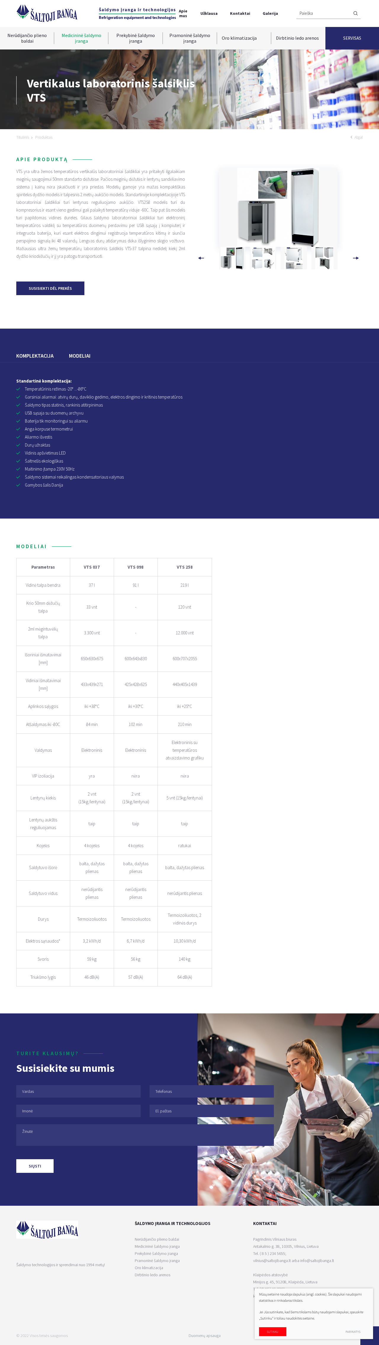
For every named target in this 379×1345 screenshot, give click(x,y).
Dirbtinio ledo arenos (297, 38)
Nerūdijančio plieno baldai (27, 38)
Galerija (270, 13)
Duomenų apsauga (205, 1335)
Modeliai (80, 355)
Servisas (352, 38)
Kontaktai (240, 13)
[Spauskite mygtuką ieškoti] (356, 13)
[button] (356, 258)
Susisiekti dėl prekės (50, 288)
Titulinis (22, 137)
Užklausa (209, 13)
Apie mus (183, 13)
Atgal (358, 137)
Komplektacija (35, 355)
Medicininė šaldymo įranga (81, 38)
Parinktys (353, 1331)
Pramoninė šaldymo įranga (189, 38)
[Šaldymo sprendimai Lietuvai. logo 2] (137, 13)
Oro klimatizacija (239, 38)
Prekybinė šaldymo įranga (135, 38)
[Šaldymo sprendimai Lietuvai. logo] (46, 13)
